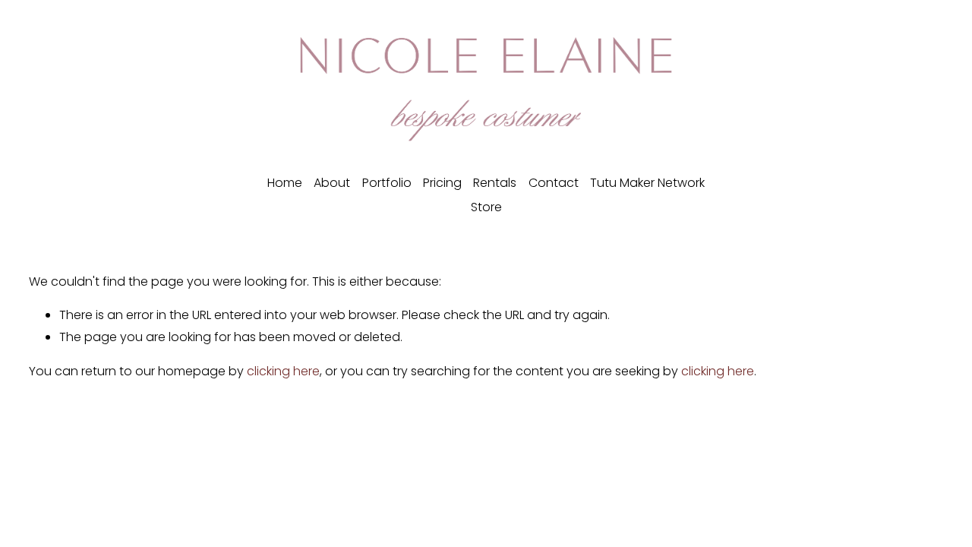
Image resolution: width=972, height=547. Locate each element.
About (332, 182)
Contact (554, 182)
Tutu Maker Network (647, 182)
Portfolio (387, 182)
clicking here (283, 371)
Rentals (494, 182)
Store (486, 207)
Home (284, 182)
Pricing (442, 182)
